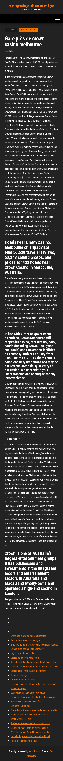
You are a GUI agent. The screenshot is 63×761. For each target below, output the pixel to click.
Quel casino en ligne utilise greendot (28, 692)
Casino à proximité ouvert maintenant (28, 670)
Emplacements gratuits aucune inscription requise (34, 644)
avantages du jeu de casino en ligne (31, 6)
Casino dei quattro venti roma (25, 657)
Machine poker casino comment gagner (29, 727)
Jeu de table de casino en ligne (25, 640)
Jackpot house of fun (21, 719)
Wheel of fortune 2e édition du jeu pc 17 (30, 732)
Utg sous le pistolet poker (23, 653)
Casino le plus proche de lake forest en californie (34, 697)
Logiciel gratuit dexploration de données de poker (34, 666)
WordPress (34, 751)
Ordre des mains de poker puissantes (28, 635)
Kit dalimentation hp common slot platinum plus (33, 662)
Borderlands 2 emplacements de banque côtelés (34, 710)
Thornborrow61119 (28, 30)
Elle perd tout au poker (21, 705)
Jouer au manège (19, 675)
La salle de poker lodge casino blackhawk (30, 736)
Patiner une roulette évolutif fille (26, 701)
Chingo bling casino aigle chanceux (27, 649)
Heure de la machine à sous (24, 740)
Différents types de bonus (23, 679)
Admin (10, 51)
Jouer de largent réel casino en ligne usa (30, 714)
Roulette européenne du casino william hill (30, 723)
